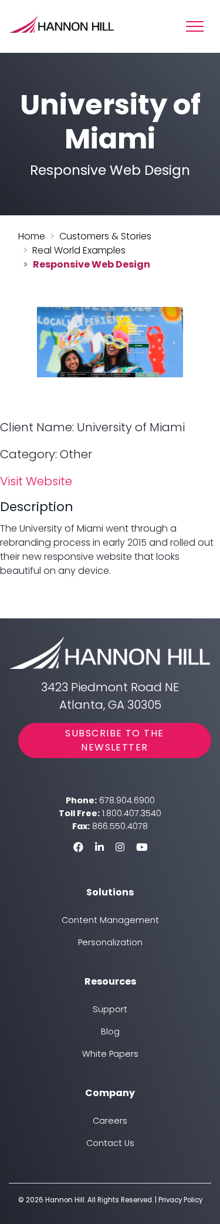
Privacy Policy (180, 1200)
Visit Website (36, 481)
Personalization (110, 942)
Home (31, 236)
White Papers (110, 1054)
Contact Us (110, 1143)
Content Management (110, 920)
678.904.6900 (127, 800)
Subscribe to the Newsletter (114, 740)
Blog (110, 1031)
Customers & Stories (105, 236)
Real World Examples (79, 250)
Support (110, 1009)
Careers (110, 1121)
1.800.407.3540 (131, 813)
